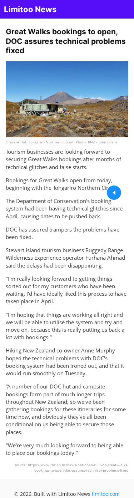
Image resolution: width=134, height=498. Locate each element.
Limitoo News (30, 9)
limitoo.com (106, 494)
